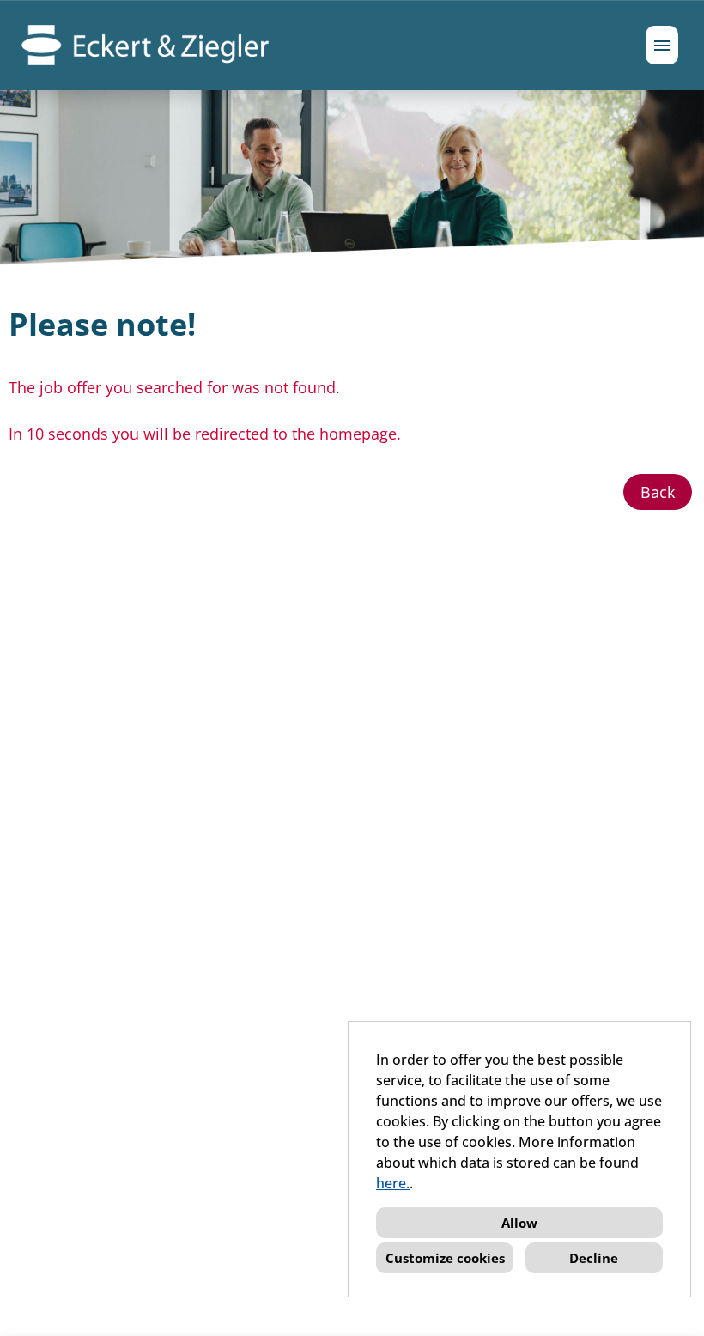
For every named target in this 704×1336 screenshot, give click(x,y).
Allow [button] (519, 1222)
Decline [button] (593, 1257)
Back (657, 492)
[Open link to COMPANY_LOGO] (145, 45)
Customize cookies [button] (445, 1257)
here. (393, 1183)
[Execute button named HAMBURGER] (662, 45)
